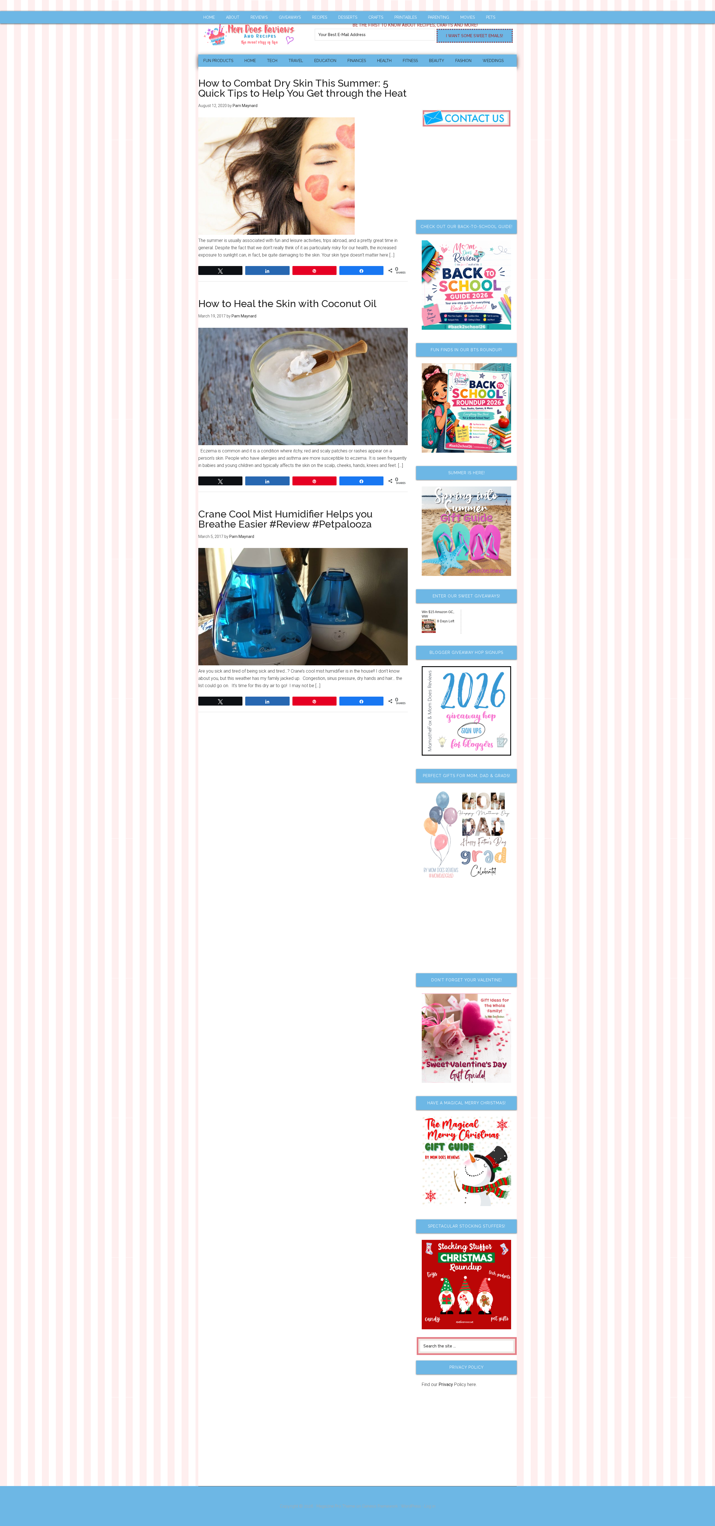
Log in (429, 1506)
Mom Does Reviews (251, 32)
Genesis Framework (380, 1506)
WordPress (411, 1506)
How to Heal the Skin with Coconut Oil (287, 303)
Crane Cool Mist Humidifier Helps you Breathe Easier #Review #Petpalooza (285, 519)
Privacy (445, 1384)
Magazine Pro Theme (335, 1506)
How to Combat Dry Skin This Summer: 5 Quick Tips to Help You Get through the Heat (302, 88)
